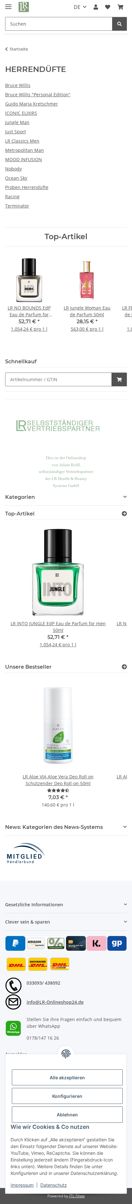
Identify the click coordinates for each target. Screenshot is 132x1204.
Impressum (22, 1185)
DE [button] (77, 7)
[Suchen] (119, 24)
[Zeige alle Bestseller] (124, 667)
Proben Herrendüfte (26, 187)
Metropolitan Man (24, 150)
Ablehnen (67, 1114)
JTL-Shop (77, 1196)
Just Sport (15, 132)
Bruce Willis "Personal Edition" (37, 94)
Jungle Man (17, 122)
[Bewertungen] (58, 790)
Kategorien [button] (20, 497)
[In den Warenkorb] (119, 379)
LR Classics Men (22, 141)
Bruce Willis (17, 85)
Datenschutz (53, 1185)
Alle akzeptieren (67, 1077)
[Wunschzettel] (108, 7)
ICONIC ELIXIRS (21, 113)
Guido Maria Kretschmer (31, 104)
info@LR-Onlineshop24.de (55, 1002)
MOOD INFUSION (23, 159)
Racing (12, 196)
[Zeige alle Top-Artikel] (124, 514)
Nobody (13, 169)
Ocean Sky (16, 178)
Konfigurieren (67, 1096)
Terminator (17, 206)
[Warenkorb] (120, 7)
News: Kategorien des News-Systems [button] (54, 827)
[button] (96, 7)
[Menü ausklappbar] (8, 4)
